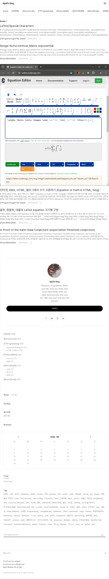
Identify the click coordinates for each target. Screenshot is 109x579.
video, (50, 524)
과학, (59, 494)
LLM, (47, 516)
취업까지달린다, (98, 511)
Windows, (25, 516)
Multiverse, (8, 516)
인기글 (14, 395)
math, (56, 498)
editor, (84, 507)
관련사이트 (7, 553)
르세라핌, (63, 498)
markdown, (46, 503)
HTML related (14, 350)
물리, (64, 503)
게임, (103, 507)
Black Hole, (57, 503)
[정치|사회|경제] (78, 11)
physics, (16, 520)
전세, (46, 494)
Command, (8, 524)
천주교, (10, 498)
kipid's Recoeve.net (11, 562)
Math (10, 361)
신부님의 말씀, (84, 520)
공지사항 (7, 416)
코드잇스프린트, (43, 520)
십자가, (17, 494)
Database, (57, 511)
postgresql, (98, 498)
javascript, (58, 520)
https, (70, 498)
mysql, (62, 507)
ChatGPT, (8, 520)
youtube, (52, 494)
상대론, (23, 511)
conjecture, (61, 516)
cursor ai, (12, 503)
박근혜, (33, 503)
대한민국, (70, 516)
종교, (5, 498)
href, (5, 503)
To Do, (33, 516)
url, (82, 524)
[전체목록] (15, 11)
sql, (91, 494)
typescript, (73, 511)
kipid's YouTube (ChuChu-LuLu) (16, 558)
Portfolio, (42, 524)
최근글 (6, 395)
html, (94, 524)
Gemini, (88, 511)
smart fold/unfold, (51, 507)
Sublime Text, (96, 520)
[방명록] (106, 11)
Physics (12, 358)
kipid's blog (8, 3)
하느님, (56, 524)
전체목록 (9, 334)
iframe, (97, 494)
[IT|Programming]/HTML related (12, 39)
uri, (67, 507)
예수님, (89, 498)
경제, (103, 494)
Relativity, (25, 494)
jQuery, (40, 516)
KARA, (6, 494)
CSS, (12, 494)
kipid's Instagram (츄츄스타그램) (15, 567)
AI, (5, 511)
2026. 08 (54, 437)
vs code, (39, 507)
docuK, (86, 494)
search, (17, 516)
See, (28, 503)
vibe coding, (38, 498)
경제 (10, 375)
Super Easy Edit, (23, 507)
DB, (33, 507)
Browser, (21, 503)
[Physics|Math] (62, 11)
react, (81, 511)
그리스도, (71, 524)
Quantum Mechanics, (22, 524)
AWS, (78, 507)
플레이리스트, (31, 520)
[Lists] (5, 11)
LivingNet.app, (46, 511)
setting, (75, 520)
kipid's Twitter (9, 572)
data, (96, 516)
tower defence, (13, 511)
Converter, (48, 498)
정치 (10, 372)
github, (87, 524)
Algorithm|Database (17, 347)
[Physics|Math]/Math (8, 59)
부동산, (83, 498)
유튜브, (72, 507)
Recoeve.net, (26, 498)
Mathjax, (67, 520)
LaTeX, (65, 494)
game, (35, 524)
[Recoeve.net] (28, 11)
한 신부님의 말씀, (10, 507)
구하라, (65, 511)
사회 (10, 369)
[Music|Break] (93, 11)
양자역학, (89, 516)
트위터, (52, 516)
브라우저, (91, 507)
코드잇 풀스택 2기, (88, 503)
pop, (98, 507)
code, (71, 494)
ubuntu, (40, 494)
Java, (78, 524)
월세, (39, 503)
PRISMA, (78, 494)
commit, (77, 503)
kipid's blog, (80, 516)
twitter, (33, 494)
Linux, (16, 498)
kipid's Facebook (10, 576)
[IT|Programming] (45, 11)
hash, (23, 520)
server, (77, 498)
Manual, (63, 524)
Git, (51, 520)
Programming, (33, 511)
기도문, (70, 503)
